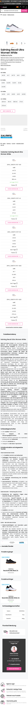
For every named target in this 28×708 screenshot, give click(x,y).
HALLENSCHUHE (20, 143)
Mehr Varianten (7, 111)
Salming (25, 130)
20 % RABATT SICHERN (15, 3)
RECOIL (2, 145)
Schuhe (4, 14)
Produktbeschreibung (9, 334)
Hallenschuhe (10, 14)
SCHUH (13, 143)
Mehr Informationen (6, 65)
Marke (4, 143)
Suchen (24, 10)
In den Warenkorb (13, 188)
